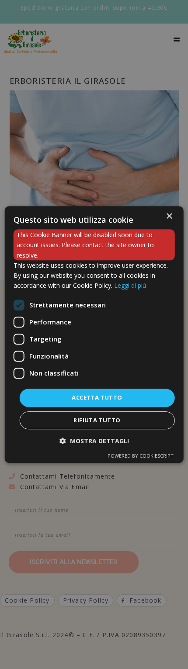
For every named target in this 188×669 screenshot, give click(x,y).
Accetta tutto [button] (97, 397)
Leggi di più (130, 285)
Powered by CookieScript (141, 455)
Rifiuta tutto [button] (96, 420)
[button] (94, 441)
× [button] (169, 216)
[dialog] (94, 334)
